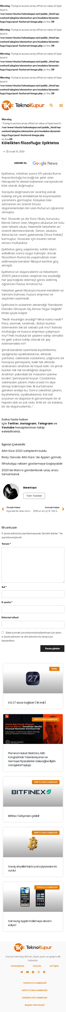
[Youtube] (27, 972)
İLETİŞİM (54, 966)
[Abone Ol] (45, 163)
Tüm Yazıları (34, 496)
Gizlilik (37, 966)
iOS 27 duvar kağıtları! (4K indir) (27, 703)
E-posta (7, 602)
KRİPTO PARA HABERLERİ (34, 990)
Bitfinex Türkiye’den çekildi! (23, 816)
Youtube (8, 427)
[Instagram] (38, 972)
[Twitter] (21, 972)
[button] (51, 105)
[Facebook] (44, 972)
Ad (4, 587)
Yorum (6, 543)
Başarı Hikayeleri (35, 1005)
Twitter (13, 423)
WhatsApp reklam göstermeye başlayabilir (32, 464)
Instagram (28, 423)
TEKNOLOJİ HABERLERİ (34, 982)
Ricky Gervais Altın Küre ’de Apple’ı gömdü (31, 457)
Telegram (45, 423)
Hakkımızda (17, 966)
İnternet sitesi (10, 617)
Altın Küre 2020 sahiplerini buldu (24, 451)
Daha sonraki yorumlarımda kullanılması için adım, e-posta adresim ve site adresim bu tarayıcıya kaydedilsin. (32, 636)
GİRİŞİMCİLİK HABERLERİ (34, 997)
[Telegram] (33, 972)
